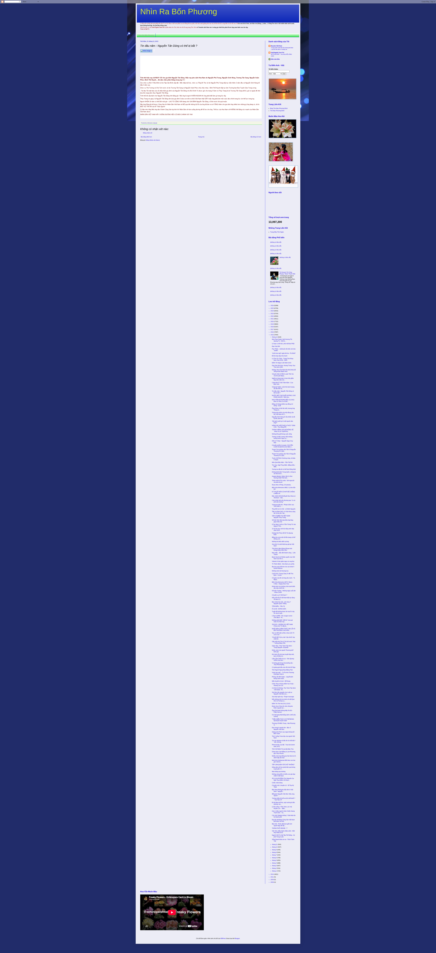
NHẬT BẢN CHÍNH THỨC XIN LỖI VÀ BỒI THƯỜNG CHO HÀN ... (283, 629)
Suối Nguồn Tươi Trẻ (277, 52)
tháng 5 (274, 860)
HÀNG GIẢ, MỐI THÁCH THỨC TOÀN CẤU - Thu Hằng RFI (283, 426)
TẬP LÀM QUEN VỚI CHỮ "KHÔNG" (283, 764)
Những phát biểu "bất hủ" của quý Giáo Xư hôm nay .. (282, 621)
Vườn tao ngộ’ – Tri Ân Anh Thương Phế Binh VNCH (283, 673)
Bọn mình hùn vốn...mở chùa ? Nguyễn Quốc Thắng (281, 602)
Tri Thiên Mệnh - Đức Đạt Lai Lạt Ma (283, 564)
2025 (272, 308)
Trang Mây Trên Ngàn (277, 232)
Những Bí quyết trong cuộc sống (282, 434)
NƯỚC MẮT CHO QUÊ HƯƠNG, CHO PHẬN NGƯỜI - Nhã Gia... (284, 396)
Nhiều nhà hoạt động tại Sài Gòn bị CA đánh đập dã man (284, 756)
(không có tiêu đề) (275, 242)
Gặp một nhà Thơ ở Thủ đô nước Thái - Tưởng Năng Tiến (283, 642)
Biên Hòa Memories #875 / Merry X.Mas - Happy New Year (282, 583)
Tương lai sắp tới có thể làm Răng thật (284, 469)
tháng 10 (275, 847)
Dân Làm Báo (275, 59)
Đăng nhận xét (147, 133)
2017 (272, 329)
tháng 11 (275, 844)
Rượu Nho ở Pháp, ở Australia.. (281, 485)
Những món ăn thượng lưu (280, 571)
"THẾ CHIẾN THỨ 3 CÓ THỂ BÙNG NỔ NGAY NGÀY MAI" (283, 720)
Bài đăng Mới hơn (146, 137)
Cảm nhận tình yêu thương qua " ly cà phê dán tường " (283, 501)
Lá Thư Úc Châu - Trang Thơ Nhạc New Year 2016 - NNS (282, 359)
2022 (272, 316)
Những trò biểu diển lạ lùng (280, 541)
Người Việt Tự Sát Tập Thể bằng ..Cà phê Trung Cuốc (283, 836)
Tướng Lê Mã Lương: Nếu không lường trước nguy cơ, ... (282, 437)
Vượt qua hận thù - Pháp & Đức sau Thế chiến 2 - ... (283, 505)
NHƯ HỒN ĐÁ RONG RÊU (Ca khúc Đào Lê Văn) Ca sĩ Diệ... (283, 400)
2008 (272, 882)
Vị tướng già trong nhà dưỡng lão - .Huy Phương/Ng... (282, 663)
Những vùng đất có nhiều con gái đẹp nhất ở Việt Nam (283, 775)
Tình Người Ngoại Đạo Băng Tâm (282, 670)
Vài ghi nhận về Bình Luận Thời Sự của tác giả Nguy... (283, 374)
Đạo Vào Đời (276, 346)
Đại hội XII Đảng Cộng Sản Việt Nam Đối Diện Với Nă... (283, 820)
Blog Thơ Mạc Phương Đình (279, 108)
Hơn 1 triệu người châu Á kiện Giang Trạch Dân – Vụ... (283, 812)
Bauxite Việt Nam (276, 46)
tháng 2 (274, 868)
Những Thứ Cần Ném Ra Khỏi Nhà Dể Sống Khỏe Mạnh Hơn (284, 370)
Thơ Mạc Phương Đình (277, 110)
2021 (272, 319)
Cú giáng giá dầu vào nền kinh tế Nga (283, 667)
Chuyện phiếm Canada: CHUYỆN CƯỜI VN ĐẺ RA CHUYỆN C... (282, 446)
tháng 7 (274, 855)
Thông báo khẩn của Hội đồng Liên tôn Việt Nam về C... (283, 413)
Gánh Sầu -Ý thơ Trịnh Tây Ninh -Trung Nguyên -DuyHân (282, 646)
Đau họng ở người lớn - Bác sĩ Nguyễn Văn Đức (281, 728)
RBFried (223, 938)
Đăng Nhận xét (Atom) (153, 140)
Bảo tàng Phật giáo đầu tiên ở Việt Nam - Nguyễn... (282, 790)
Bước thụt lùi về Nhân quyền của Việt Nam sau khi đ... (283, 557)
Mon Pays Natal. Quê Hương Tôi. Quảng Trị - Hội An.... (282, 340)
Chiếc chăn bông (277, 783)
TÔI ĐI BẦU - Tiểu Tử (278, 606)
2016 (272, 332)
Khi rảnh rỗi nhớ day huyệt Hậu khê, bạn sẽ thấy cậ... (283, 655)
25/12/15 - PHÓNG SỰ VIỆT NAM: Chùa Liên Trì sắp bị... (282, 625)
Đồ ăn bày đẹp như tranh (279, 356)
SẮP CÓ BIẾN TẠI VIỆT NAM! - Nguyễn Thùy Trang (281, 516)
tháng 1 (274, 871)
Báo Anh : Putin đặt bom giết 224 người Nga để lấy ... (282, 824)
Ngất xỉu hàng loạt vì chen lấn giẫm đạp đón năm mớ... (283, 379)
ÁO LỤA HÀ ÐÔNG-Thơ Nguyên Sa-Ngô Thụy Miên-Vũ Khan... (283, 779)
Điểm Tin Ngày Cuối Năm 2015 (281, 363)
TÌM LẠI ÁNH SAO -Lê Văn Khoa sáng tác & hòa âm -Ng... (283, 512)
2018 (272, 327)
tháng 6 (274, 858)
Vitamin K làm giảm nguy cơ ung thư (283, 561)
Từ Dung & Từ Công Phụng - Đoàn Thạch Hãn (287, 273)
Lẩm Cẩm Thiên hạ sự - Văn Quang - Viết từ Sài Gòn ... (283, 659)
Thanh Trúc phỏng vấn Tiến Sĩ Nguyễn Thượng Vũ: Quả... (284, 450)
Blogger (237, 938)
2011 (272, 877)
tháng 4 (274, 863)
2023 (272, 313)
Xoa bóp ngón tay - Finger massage (283, 696)
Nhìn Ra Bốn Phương (178, 11)
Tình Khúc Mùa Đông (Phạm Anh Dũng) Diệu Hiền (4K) (282, 549)
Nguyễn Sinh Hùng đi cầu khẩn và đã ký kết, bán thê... (283, 417)
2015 (272, 335)
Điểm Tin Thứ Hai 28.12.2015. (281, 703)
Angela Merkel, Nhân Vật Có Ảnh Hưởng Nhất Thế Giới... (282, 477)
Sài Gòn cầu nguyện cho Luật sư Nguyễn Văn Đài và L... (282, 693)
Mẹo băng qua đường (278, 771)
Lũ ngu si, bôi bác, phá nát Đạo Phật (283, 343)
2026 (272, 305)
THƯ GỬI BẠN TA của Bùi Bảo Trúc (283, 749)
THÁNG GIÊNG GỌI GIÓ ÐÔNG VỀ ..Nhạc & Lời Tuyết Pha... (282, 430)
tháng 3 (274, 865)
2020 (272, 321)
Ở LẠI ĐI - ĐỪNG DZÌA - (279, 609)
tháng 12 (275, 337)
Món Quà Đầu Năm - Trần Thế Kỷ (282, 462)
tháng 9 (274, 850)
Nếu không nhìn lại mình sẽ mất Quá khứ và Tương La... (283, 700)
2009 (272, 879)
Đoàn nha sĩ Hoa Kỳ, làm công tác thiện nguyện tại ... (282, 707)
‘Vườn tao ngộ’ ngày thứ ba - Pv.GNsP (283, 353)
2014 (272, 874)
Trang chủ (201, 137)
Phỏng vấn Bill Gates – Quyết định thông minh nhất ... (282, 677)
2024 (272, 311)
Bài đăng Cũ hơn (256, 137)
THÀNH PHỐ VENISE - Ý (279, 828)
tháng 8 (274, 852)
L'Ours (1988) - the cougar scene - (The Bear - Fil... (282, 616)
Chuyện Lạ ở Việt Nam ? (279, 595)
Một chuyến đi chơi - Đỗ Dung (281, 681)
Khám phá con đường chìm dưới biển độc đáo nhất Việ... (283, 587)
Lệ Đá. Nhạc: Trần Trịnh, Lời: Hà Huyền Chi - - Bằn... (282, 807)
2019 (272, 324)
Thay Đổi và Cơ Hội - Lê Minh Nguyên (283, 509)
